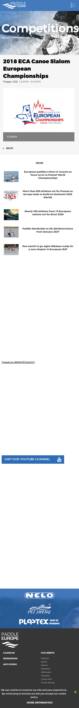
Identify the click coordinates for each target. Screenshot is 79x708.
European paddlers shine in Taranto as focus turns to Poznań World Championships (48, 175)
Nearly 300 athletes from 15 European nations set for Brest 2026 (48, 213)
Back (9, 148)
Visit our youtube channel (27, 459)
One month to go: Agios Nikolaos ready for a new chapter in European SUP (47, 248)
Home (5, 37)
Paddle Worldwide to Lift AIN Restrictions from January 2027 (47, 230)
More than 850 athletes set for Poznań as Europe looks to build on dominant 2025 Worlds (48, 194)
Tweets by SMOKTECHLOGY (18, 362)
